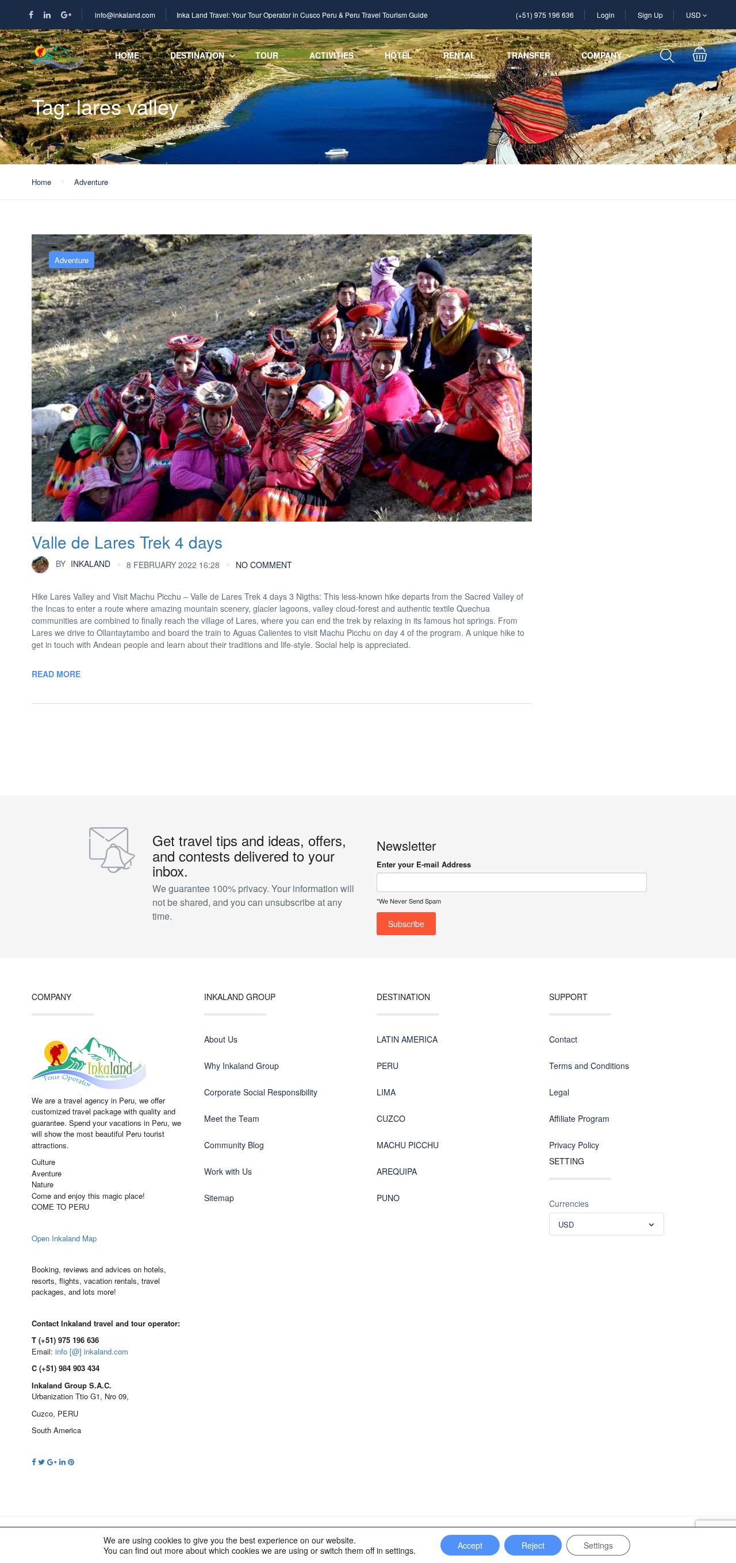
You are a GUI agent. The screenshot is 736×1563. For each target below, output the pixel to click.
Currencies (569, 1203)
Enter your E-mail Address (424, 864)
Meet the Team (231, 1118)
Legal (559, 1092)
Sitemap (219, 1197)
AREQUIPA (397, 1171)
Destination (197, 55)
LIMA (386, 1092)
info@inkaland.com (125, 15)
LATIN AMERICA (407, 1039)
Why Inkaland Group (241, 1065)
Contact (563, 1039)
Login (606, 15)
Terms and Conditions (589, 1065)
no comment (264, 564)
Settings (598, 1545)
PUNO (388, 1197)
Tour (266, 55)
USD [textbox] (566, 1224)
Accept (470, 1545)
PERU (387, 1065)
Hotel (398, 55)
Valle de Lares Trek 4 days (127, 541)
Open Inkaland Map (64, 1238)
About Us (220, 1039)
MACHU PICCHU (408, 1145)
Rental (459, 55)
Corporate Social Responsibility (260, 1092)
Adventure (91, 181)
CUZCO (391, 1118)
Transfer (528, 55)
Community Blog (234, 1145)
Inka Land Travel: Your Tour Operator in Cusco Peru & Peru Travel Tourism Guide (302, 15)
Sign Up (650, 15)
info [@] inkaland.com (91, 1351)
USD (694, 15)
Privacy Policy (574, 1145)
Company (601, 55)
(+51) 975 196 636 (545, 15)
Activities (331, 55)
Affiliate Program (579, 1118)
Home (127, 55)
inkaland (83, 563)
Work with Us (228, 1171)
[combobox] (606, 1224)
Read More (56, 674)
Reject (533, 1545)
